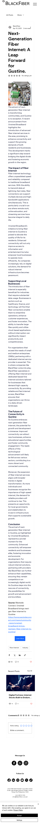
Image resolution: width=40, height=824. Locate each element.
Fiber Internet (14, 648)
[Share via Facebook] (9, 655)
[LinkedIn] (13, 780)
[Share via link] (25, 655)
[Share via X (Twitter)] (14, 655)
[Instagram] (26, 763)
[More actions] (30, 27)
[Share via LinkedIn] (20, 655)
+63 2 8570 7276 (20, 795)
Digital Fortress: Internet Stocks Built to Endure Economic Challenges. (20, 696)
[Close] (37, 805)
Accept (19, 815)
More (19, 15)
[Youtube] (22, 780)
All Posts (9, 15)
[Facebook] (14, 763)
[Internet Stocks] (20, 683)
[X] (26, 780)
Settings (19, 820)
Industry (25, 648)
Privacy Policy (18, 810)
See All (29, 671)
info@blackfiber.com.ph (20, 797)
